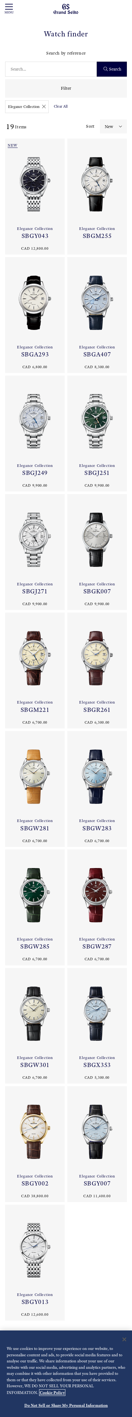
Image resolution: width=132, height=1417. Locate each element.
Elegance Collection (23, 106)
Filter (66, 88)
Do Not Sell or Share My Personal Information (66, 1405)
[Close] (124, 1339)
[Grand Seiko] (66, 8)
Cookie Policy (52, 1392)
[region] (66, 1373)
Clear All (61, 106)
